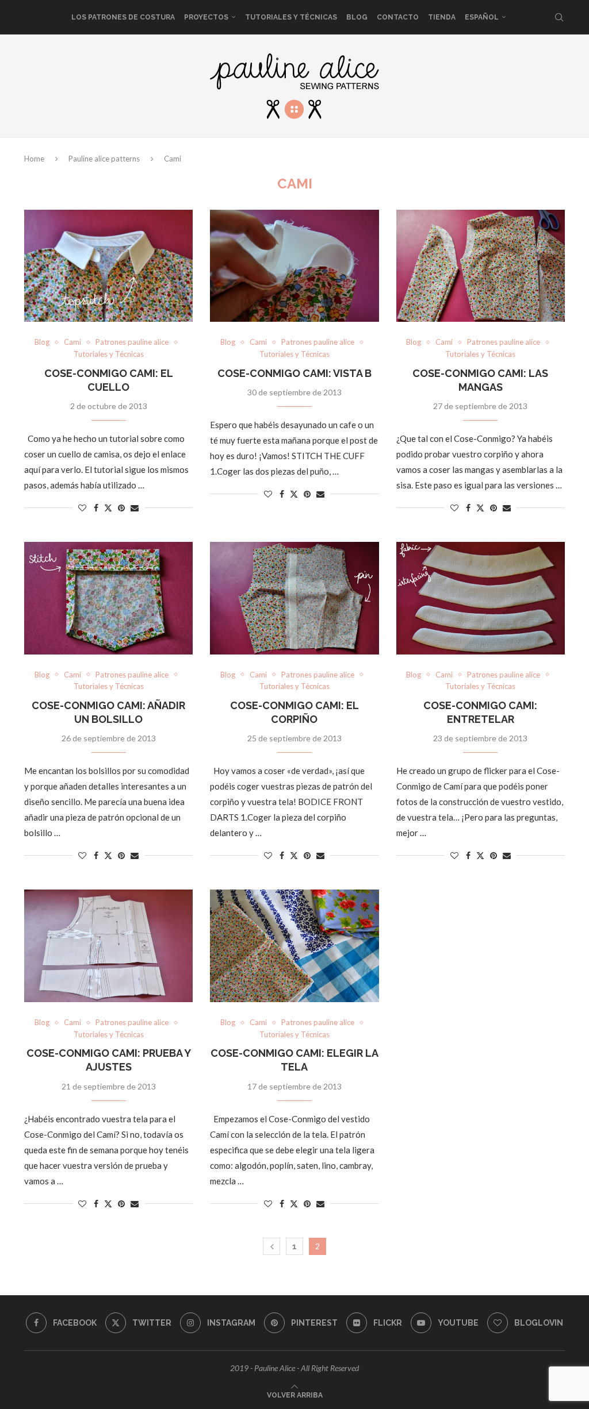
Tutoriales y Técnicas (291, 17)
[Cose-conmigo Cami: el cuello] (108, 266)
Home (34, 158)
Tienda (442, 17)
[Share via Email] (135, 508)
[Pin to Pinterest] (121, 508)
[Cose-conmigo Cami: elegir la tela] (294, 946)
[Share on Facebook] (96, 508)
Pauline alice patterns (104, 158)
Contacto (398, 17)
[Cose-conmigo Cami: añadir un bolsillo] (108, 598)
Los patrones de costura (123, 17)
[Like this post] (82, 508)
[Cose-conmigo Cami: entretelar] (480, 598)
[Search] (559, 17)
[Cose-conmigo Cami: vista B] (294, 266)
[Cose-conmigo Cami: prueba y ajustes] (108, 946)
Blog (357, 17)
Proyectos (206, 17)
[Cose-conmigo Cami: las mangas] (480, 266)
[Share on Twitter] (108, 508)
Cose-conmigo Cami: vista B (294, 373)
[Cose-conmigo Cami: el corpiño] (294, 598)
